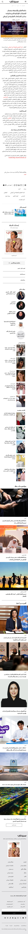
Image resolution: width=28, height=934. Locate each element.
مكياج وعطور (12, 358)
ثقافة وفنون (24, 555)
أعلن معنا (11, 925)
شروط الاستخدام (23, 925)
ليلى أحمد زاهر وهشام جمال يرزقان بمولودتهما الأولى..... (9, 443)
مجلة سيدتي (10, 862)
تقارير (25, 876)
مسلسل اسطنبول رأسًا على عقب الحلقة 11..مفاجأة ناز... (9, 414)
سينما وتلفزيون (12, 397)
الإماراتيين (5, 97)
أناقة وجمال (23, 907)
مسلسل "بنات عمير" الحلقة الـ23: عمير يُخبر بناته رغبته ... (9, 399)
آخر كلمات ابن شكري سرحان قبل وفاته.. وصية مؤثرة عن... (10, 429)
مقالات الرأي (22, 289)
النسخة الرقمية (14, 255)
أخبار (19, 189)
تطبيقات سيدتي (9, 880)
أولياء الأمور (15, 196)
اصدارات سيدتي (22, 883)
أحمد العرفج (13, 325)
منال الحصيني (12, 333)
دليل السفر (23, 887)
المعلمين (10, 118)
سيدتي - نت (23, 20)
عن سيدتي (11, 869)
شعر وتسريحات (12, 371)
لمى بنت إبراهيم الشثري (10, 294)
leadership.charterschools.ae (17, 158)
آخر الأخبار (11, 887)
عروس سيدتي (23, 880)
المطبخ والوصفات (9, 904)
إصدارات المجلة (14, 225)
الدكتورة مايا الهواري (11, 313)
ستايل (25, 873)
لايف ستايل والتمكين (21, 901)
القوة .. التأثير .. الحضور (21, 268)
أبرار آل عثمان (12, 304)
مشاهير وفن (23, 904)
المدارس (23, 196)
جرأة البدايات (22, 280)
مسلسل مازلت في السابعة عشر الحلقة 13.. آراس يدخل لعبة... (9, 471)
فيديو (25, 862)
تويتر (25, 174)
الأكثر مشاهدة (21, 410)
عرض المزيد (14, 825)
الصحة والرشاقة (9, 901)
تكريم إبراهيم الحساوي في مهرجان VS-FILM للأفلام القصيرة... (10, 387)
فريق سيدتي (10, 876)
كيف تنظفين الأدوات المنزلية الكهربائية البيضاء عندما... (9, 457)
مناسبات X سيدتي (9, 865)
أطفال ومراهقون (23, 592)
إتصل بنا (7, 925)
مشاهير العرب (12, 384)
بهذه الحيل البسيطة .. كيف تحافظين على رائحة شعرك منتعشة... (9, 374)
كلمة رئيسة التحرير (15, 263)
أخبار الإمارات (22, 200)
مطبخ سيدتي (23, 865)
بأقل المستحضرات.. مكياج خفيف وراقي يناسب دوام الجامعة (10, 362)
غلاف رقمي (10, 883)
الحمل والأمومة (9, 907)
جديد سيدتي (21, 343)
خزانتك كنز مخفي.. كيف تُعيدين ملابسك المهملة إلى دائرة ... (10, 349)
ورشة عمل (7, 196)
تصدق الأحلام (22, 274)
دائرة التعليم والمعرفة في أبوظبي (15, 47)
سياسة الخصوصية (16, 925)
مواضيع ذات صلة (20, 486)
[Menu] (25, 1)
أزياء (14, 346)
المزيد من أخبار (21, 603)
